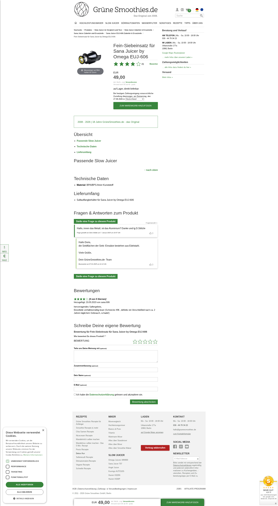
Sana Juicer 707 (115, 464)
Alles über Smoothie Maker (119, 448)
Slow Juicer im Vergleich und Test (108, 30)
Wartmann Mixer (115, 437)
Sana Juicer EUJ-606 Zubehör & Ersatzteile (124, 33)
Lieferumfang (84, 152)
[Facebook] (175, 446)
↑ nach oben (151, 170)
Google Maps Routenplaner (173, 53)
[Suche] (201, 15)
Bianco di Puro (114, 429)
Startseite (78, 30)
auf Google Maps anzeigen (152, 432)
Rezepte (177, 23)
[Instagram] (181, 446)
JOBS (178, 489)
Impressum (132, 489)
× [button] (43, 430)
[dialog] (24, 465)
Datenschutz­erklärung (87, 489)
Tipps (187, 23)
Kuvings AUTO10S (116, 471)
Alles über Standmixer (117, 440)
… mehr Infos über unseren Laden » (177, 57)
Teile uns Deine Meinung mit (90, 348)
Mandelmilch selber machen (87, 439)
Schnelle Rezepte (83, 468)
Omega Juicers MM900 (118, 460)
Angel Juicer (113, 467)
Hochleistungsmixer (91, 23)
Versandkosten (131, 82)
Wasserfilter (149, 23)
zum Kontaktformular (182, 434)
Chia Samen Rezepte (85, 432)
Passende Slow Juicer (89, 141)
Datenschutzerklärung (101, 394)
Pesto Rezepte (82, 449)
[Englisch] (201, 10)
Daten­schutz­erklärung (182, 465)
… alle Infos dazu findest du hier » (176, 67)
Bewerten (154, 64)
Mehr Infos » (167, 77)
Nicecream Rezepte (84, 435)
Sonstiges (165, 23)
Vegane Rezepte (83, 465)
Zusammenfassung (86, 366)
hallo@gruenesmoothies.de (184, 430)
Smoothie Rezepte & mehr (87, 428)
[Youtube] (187, 446)
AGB (74, 489)
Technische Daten (87, 146)
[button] (155, 448)
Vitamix (111, 433)
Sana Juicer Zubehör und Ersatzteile (89, 33)
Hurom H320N (114, 475)
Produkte (88, 30)
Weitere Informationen (32, 455)
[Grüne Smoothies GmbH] (76, 23)
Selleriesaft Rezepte (84, 457)
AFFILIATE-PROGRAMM (195, 489)
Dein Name (82, 375)
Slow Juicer (112, 23)
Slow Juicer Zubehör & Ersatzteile (138, 30)
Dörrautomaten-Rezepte (86, 461)
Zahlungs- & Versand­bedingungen (112, 489)
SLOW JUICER (116, 455)
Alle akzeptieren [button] (24, 484)
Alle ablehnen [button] (24, 492)
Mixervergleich (114, 421)
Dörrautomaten (130, 23)
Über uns (197, 23)
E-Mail (80, 385)
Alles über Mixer (115, 444)
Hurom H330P (114, 479)
